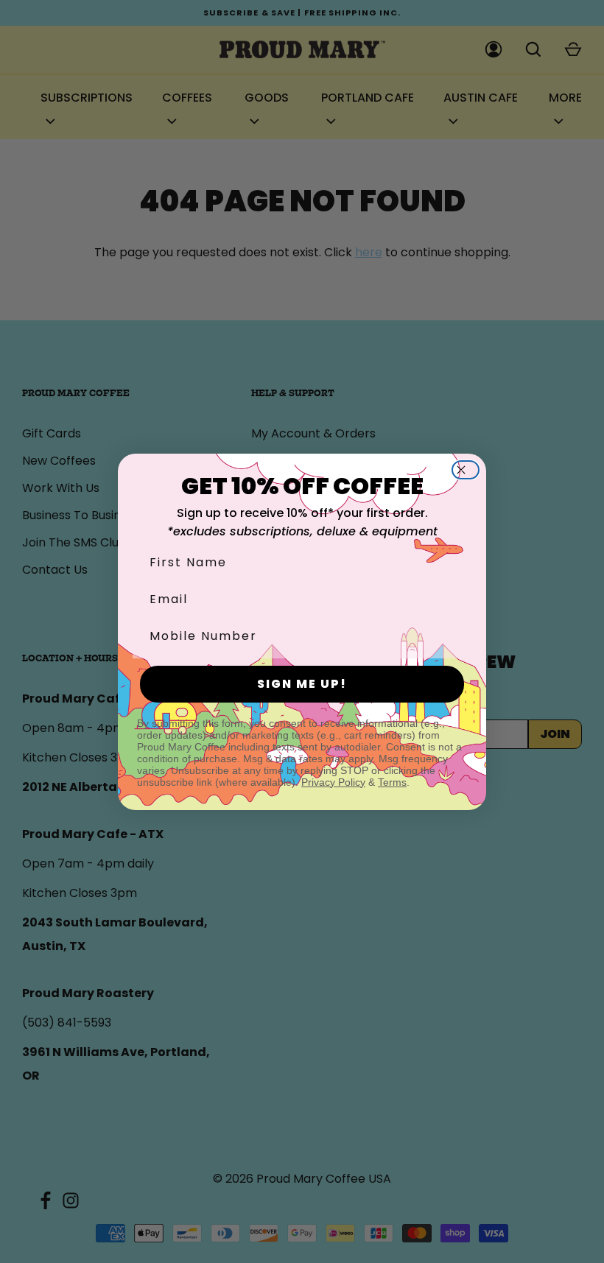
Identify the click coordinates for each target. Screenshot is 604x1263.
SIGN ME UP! (302, 683)
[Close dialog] (470, 470)
